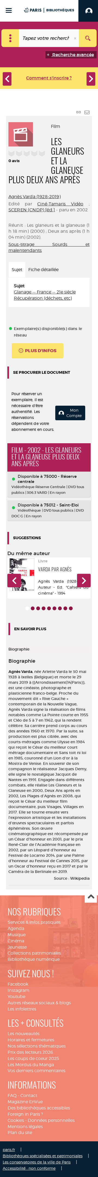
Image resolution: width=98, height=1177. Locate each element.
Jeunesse (17, 947)
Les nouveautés (23, 1033)
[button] (14, 580)
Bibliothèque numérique (34, 959)
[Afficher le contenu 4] (43, 608)
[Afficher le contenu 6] (54, 608)
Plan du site (20, 1132)
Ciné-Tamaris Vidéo (60, 203)
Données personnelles (51, 1120)
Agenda (16, 928)
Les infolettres (22, 1009)
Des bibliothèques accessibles (39, 1108)
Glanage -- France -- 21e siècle (45, 292)
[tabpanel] (49, 292)
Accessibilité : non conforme (29, 1168)
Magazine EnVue (25, 1101)
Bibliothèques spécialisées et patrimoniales (42, 1155)
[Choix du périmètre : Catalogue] (10, 38)
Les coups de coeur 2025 (33, 1058)
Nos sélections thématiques (37, 1046)
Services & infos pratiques (34, 922)
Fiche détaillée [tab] (43, 269)
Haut (91, 897)
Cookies (16, 1120)
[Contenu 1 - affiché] (27, 608)
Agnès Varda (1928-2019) (34, 196)
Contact (28, 1095)
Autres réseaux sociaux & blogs (39, 1002)
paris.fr (9, 1149)
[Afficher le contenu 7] (60, 608)
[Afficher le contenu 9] (71, 608)
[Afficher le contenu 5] (49, 608)
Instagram (18, 990)
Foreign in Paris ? (25, 1114)
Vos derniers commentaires (36, 1070)
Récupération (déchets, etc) (43, 298)
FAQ (12, 1095)
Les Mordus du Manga (31, 1064)
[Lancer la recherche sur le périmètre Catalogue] (88, 38)
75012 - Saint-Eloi (61, 505)
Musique (17, 934)
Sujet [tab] (17, 269)
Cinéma (16, 940)
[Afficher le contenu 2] (33, 608)
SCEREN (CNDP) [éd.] (31, 209)
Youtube (16, 996)
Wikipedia (80, 878)
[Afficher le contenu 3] (38, 608)
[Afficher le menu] (8, 10)
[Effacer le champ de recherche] (75, 38)
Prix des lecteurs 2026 (30, 1052)
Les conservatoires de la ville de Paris (37, 1162)
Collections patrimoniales (34, 953)
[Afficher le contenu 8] (65, 608)
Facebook (18, 984)
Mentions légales (25, 1126)
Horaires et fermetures (31, 1039)
